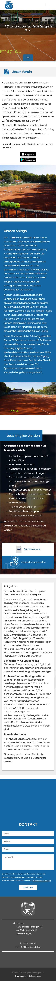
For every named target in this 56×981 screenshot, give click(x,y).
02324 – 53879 (29, 943)
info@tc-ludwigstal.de (30, 947)
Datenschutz (35, 976)
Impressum (20, 976)
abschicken (28, 887)
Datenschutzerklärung (41, 880)
